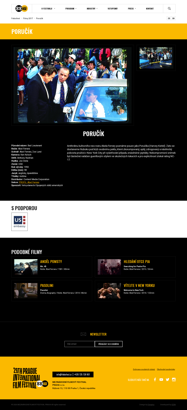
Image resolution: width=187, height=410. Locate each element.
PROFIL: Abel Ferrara (29, 182)
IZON (174, 405)
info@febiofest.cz (64, 374)
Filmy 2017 (28, 18)
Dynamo (151, 405)
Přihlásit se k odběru (108, 344)
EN (173, 18)
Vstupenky (113, 8)
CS (169, 18)
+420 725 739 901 (82, 374)
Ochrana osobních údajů (144, 369)
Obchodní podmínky (166, 369)
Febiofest (15, 18)
